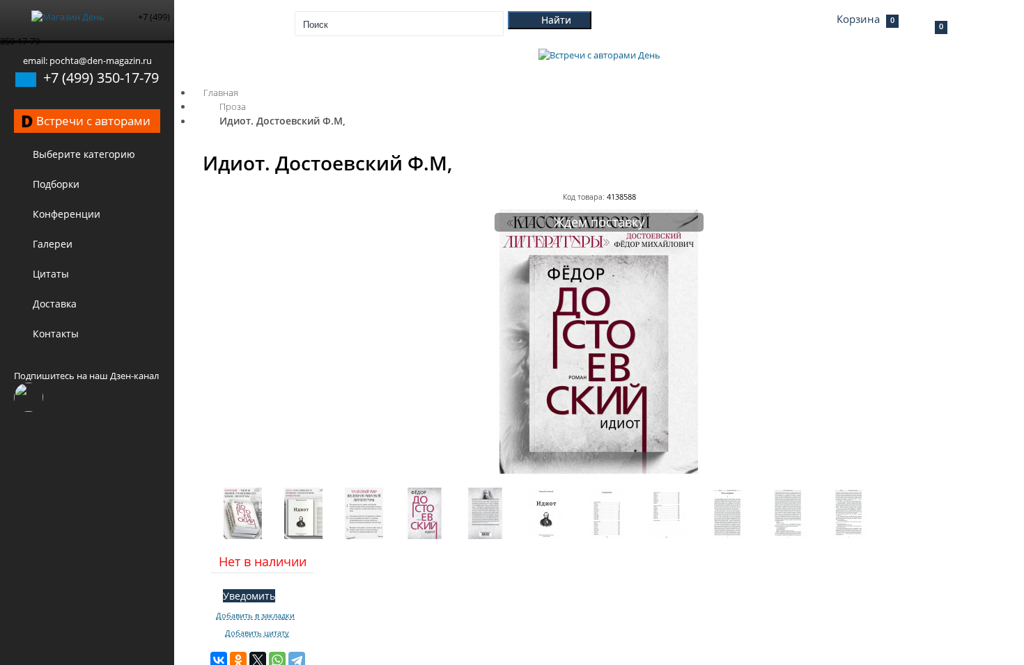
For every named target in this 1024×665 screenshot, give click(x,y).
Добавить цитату (257, 633)
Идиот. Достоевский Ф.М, (282, 120)
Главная (220, 92)
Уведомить (249, 595)
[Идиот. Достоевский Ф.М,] (599, 470)
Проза (232, 106)
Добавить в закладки (255, 615)
